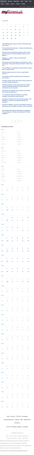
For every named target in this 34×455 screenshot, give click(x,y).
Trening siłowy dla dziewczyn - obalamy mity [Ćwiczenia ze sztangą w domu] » (17, 48)
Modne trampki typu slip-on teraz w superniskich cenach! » (15, 72)
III (12, 217)
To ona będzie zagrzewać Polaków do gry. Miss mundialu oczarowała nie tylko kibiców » (15, 95)
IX (12, 210)
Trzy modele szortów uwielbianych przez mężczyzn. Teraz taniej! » (16, 77)
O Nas (10, 436)
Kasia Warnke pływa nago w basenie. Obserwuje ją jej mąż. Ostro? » (16, 44)
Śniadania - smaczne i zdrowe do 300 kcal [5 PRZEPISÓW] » (14, 58)
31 (15, 38)
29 (7, 38)
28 (3, 38)
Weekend (10, 1)
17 (15, 32)
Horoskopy (25, 416)
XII (28, 240)
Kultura (2, 3)
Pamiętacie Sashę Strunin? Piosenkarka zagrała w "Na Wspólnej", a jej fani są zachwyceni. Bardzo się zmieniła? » (16, 100)
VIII (7, 210)
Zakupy (17, 419)
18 (19, 32)
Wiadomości (16, 1)
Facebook (25, 426)
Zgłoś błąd (25, 438)
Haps (21, 419)
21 (3, 35)
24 (15, 35)
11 (19, 29)
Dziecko (12, 3)
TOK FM (18, 3)
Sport (22, 1)
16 (11, 32)
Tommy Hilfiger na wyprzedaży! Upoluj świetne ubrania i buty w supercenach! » (17, 68)
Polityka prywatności (23, 436)
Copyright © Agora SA (17, 433)
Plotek (26, 1)
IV (17, 227)
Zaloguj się (28, 6)
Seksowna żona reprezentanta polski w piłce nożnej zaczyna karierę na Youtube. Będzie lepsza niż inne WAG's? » (16, 54)
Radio (24, 6)
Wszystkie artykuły (16, 426)
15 (7, 32)
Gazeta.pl (4, 1)
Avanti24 (23, 3)
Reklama (15, 436)
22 (7, 35)
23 (11, 35)
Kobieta (7, 3)
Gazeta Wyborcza (9, 419)
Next (30, 1)
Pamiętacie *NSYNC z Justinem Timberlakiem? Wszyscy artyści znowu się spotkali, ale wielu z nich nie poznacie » (17, 106)
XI (22, 220)
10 (15, 29)
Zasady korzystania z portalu (14, 438)
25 (19, 35)
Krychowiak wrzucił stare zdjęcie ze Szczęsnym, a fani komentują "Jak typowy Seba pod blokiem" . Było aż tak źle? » (17, 64)
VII (2, 240)
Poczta (20, 6)
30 (11, 38)
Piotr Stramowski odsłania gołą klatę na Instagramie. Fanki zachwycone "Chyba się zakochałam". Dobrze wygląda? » (16, 112)
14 (3, 32)
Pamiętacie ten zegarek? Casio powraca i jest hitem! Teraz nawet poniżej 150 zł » (16, 91)
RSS (7, 436)
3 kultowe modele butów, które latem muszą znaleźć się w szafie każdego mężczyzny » (17, 81)
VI (28, 217)
